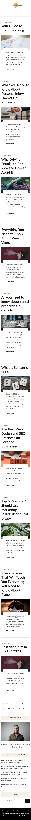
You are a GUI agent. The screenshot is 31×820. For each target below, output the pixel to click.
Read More (10, 69)
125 (9, 708)
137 (19, 708)
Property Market (9, 226)
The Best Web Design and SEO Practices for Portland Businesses (13, 438)
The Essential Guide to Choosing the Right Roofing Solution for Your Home (14, 773)
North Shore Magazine (20, 811)
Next (24, 708)
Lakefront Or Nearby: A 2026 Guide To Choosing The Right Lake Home (13, 761)
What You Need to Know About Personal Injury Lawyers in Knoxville (15, 94)
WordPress (24, 815)
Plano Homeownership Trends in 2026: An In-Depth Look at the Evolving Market (15, 767)
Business (6, 81)
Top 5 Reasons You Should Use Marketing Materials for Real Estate (15, 510)
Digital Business (9, 22)
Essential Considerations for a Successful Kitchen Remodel (13, 779)
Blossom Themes (8, 815)
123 (22, 704)
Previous (5, 704)
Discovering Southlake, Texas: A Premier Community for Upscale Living (13, 786)
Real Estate (7, 155)
